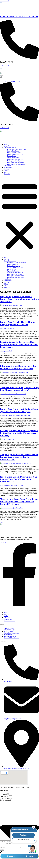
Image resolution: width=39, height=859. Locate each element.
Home (5, 144)
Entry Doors (7, 165)
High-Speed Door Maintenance (16, 164)
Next (2, 522)
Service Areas (8, 167)
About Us (6, 146)
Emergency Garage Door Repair (16, 149)
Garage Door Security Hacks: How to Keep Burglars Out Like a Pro (17, 323)
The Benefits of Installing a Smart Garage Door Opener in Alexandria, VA (19, 388)
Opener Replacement (13, 157)
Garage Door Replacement (15, 154)
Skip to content (4, 1)
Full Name (3, 794)
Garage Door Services (10, 147)
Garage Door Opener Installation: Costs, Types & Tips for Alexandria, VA (19, 410)
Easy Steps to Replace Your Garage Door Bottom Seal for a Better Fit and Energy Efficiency (19, 433)
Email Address (4, 796)
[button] (19, 215)
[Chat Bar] (19, 856)
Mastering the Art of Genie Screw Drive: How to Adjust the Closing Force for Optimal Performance (19, 501)
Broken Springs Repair (13, 152)
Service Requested (5, 800)
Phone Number (4, 798)
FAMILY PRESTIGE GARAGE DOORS (19, 16)
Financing (6, 169)
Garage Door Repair (13, 151)
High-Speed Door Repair (14, 161)
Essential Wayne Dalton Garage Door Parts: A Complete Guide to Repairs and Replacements (19, 344)
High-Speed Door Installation (15, 162)
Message (2, 848)
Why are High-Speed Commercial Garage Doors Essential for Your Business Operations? (19, 299)
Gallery (6, 170)
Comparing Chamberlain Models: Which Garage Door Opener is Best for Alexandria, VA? (19, 457)
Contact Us (7, 174)
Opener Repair (11, 156)
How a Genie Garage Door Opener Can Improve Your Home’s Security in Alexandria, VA (18, 479)
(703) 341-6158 (4, 65)
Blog (5, 172)
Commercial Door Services (15, 159)
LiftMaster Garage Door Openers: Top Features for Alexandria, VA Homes (18, 367)
